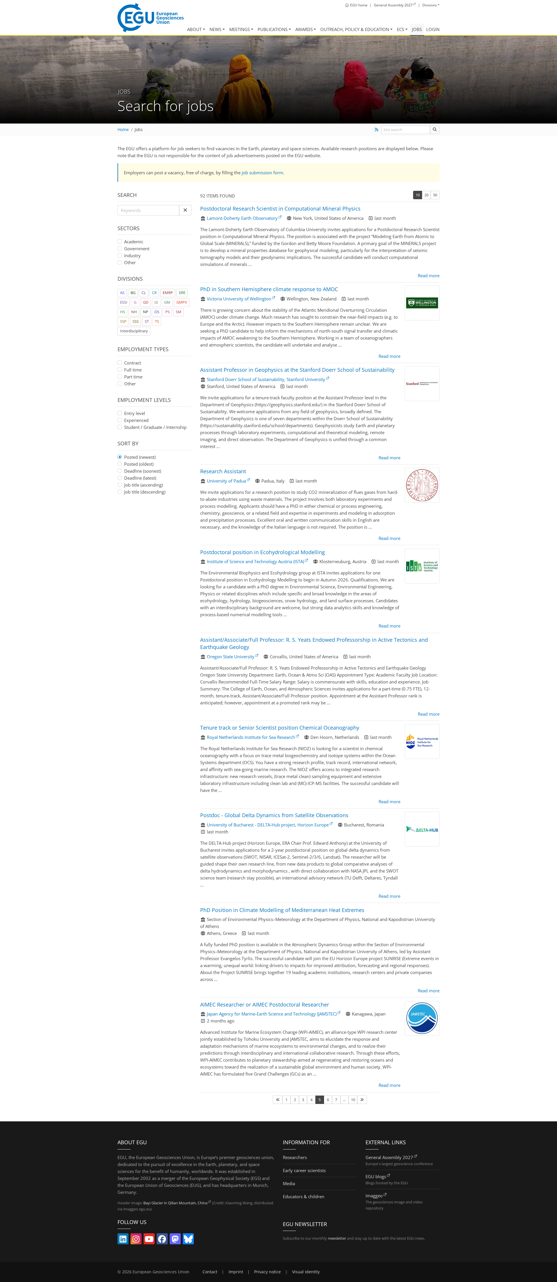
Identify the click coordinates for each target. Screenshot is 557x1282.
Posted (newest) (139, 457)
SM (178, 311)
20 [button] (426, 194)
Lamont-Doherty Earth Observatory (242, 218)
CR (154, 292)
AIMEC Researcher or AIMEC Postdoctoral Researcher (264, 1004)
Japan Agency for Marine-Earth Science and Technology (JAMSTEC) (272, 1014)
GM (167, 302)
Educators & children (303, 1196)
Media (289, 1183)
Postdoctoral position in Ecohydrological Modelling (262, 552)
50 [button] (435, 194)
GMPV (181, 302)
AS (122, 292)
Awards (304, 29)
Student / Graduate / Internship (155, 427)
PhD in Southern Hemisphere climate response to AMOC (269, 289)
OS (156, 311)
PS (167, 311)
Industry (132, 255)
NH (134, 311)
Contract (132, 363)
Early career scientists (304, 1170)
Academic (133, 241)
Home (123, 129)
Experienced (136, 420)
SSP (123, 321)
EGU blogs (376, 1176)
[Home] (150, 17)
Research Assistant (223, 471)
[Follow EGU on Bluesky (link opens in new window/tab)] (188, 1240)
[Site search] (435, 130)
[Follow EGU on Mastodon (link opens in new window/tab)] (175, 1240)
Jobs (417, 29)
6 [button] (328, 1099)
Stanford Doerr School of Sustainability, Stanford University (266, 379)
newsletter (337, 1238)
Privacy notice (267, 1271)
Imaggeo (374, 1195)
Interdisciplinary (134, 330)
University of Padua (226, 481)
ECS (400, 29)
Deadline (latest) (140, 478)
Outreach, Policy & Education (354, 29)
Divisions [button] (429, 5)
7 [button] (336, 1099)
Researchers (295, 1157)
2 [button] (295, 1099)
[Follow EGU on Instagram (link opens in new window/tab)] (136, 1240)
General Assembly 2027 (389, 1157)
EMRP (168, 292)
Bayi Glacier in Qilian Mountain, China (175, 1202)
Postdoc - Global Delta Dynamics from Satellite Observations (274, 815)
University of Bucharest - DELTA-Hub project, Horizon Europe (268, 825)
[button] (185, 210)
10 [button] (418, 194)
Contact (209, 1271)
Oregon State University (230, 656)
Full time (133, 370)
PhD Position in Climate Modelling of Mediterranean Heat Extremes (282, 909)
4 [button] (311, 1099)
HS (122, 311)
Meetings (239, 29)
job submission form (262, 172)
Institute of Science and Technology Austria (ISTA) (255, 561)
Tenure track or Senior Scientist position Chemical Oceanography (279, 727)
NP (145, 311)
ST (147, 321)
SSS (136, 321)
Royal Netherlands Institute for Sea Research (251, 737)
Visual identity (306, 1271)
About (194, 29)
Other (130, 262)
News (215, 29)
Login (433, 29)
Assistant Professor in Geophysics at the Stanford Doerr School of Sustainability (297, 369)
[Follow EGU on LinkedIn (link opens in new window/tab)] (123, 1240)
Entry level (134, 413)
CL (144, 292)
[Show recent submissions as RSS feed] (376, 129)
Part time (133, 377)
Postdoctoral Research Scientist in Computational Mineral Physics (280, 208)
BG (133, 292)
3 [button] (303, 1099)
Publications (272, 29)
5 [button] (320, 1099)
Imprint (236, 1271)
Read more (429, 275)
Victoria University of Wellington (239, 299)
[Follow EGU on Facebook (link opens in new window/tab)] (162, 1240)
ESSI (123, 302)
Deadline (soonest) (142, 471)
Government (136, 248)
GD (145, 302)
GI (156, 302)
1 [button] (286, 1099)
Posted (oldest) (138, 464)
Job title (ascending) (143, 485)
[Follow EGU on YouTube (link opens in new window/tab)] (149, 1240)
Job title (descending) (144, 492)
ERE (182, 292)
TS (157, 321)
